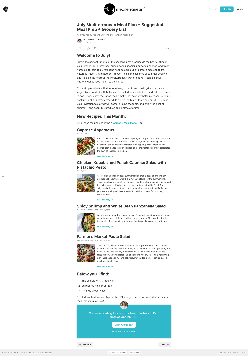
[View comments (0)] (88, 48)
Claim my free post (124, 324)
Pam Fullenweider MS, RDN (93, 40)
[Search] (210, 9)
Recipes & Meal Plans (124, 122)
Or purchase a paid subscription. (124, 331)
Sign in (240, 9)
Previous (87, 344)
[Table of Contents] (3, 178)
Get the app (134, 352)
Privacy (31, 352)
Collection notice (46, 352)
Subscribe (226, 9)
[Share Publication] (216, 9)
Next (163, 344)
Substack (222, 352)
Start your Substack (118, 352)
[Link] (73, 55)
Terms (37, 352)
